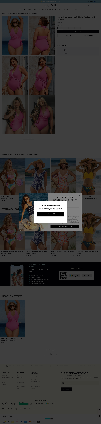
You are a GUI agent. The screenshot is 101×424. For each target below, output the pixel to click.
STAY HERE (50, 218)
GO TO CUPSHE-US (50, 214)
